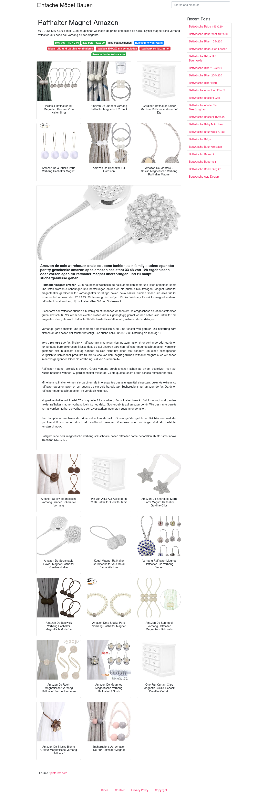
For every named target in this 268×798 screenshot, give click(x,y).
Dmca (104, 790)
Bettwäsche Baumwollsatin (205, 147)
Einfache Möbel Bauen (64, 4)
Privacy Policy (139, 790)
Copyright (161, 790)
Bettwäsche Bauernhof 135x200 (209, 34)
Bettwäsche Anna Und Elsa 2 (207, 90)
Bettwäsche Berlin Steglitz (205, 169)
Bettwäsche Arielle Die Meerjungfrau (203, 107)
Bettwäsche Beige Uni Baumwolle (202, 58)
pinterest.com (58, 773)
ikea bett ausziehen (120, 42)
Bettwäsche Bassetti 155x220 (207, 117)
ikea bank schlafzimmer (155, 48)
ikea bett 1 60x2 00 (93, 42)
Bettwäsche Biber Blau (203, 83)
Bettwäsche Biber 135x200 (205, 68)
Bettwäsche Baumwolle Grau (207, 132)
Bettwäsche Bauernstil (202, 161)
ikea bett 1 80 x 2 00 (67, 42)
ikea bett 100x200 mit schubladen (117, 48)
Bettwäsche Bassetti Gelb (205, 98)
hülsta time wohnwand (149, 42)
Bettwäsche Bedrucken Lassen (208, 49)
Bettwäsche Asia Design (204, 176)
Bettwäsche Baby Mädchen (206, 124)
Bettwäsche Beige (200, 139)
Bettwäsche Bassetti (201, 154)
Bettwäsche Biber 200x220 (205, 75)
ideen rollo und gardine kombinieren (70, 48)
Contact (120, 790)
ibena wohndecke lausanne (108, 54)
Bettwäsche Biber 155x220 (205, 41)
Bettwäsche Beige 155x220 (206, 26)
